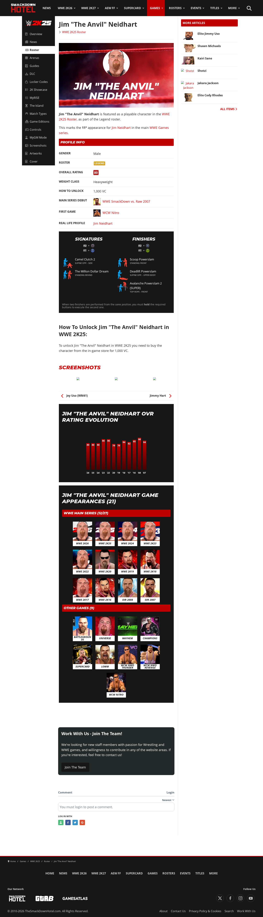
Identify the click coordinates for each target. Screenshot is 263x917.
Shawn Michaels (209, 46)
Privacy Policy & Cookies (205, 911)
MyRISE (34, 98)
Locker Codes (39, 82)
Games (155, 8)
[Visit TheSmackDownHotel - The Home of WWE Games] (17, 898)
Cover (34, 161)
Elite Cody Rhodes (210, 95)
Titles (214, 8)
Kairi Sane (205, 58)
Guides (34, 66)
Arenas (34, 58)
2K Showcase (38, 90)
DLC (32, 74)
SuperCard (132, 8)
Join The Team (75, 767)
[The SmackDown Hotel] (23, 8)
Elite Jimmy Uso (209, 34)
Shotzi (202, 71)
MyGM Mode (38, 137)
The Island (36, 106)
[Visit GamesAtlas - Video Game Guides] (75, 898)
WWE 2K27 (88, 8)
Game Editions (39, 122)
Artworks (36, 153)
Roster (34, 50)
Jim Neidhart (121, 127)
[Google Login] (82, 822)
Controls (35, 130)
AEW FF (110, 8)
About (163, 911)
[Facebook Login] (68, 822)
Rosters (175, 8)
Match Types (38, 114)
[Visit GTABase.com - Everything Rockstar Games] (44, 898)
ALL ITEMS (227, 109)
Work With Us (246, 911)
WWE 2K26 (65, 8)
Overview (36, 34)
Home (49, 873)
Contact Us (178, 911)
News (47, 8)
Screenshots (38, 145)
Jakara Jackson (208, 83)
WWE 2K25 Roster (74, 32)
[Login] (61, 822)
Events (196, 8)
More (232, 8)
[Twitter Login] (75, 822)
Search (229, 911)
